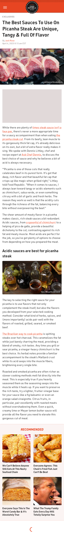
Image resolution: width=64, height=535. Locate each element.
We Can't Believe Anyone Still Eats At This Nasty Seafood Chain (15, 469)
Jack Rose (10, 40)
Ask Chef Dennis (31, 154)
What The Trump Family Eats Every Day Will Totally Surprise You (45, 511)
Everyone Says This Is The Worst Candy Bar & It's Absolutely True (16, 511)
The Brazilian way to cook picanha (22, 333)
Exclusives (8, 17)
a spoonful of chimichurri (41, 222)
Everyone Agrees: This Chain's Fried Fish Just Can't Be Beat (45, 469)
